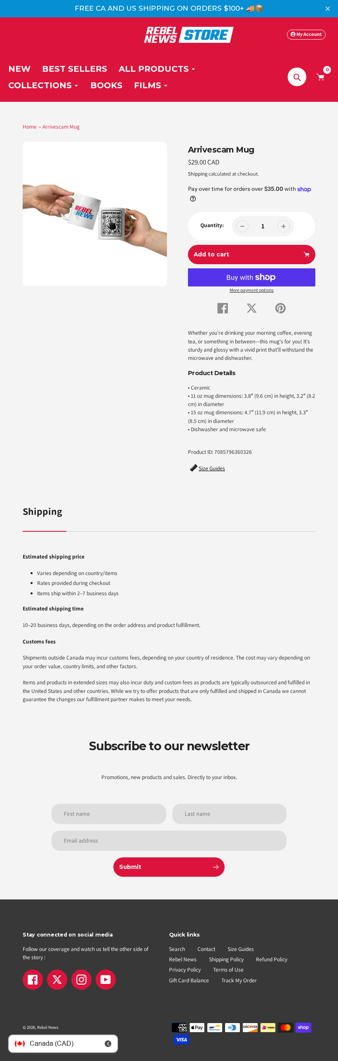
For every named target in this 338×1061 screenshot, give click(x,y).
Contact (206, 949)
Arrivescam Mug (61, 126)
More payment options (252, 290)
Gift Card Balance (189, 980)
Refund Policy (271, 959)
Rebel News (183, 959)
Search (177, 949)
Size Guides (241, 949)
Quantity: (212, 225)
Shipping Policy (226, 959)
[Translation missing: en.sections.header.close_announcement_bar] (328, 9)
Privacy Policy (185, 969)
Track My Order (239, 980)
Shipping (197, 173)
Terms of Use (228, 969)
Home (30, 126)
